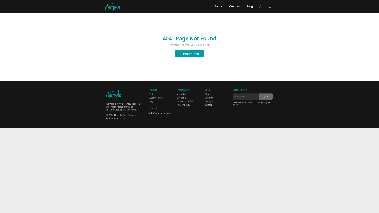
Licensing (181, 97)
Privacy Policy (183, 105)
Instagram (210, 101)
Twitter (208, 105)
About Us (181, 94)
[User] (260, 6)
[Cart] (270, 6)
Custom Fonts (155, 97)
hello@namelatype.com (160, 113)
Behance (209, 97)
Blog (250, 6)
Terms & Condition (186, 101)
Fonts (218, 6)
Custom (234, 6)
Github (208, 94)
